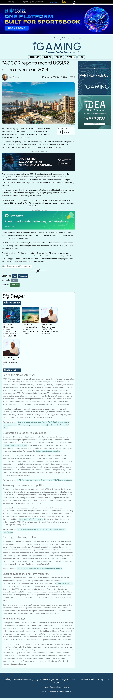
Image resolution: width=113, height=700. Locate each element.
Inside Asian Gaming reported (15, 445)
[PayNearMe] (38, 220)
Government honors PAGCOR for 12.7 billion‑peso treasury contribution (34, 531)
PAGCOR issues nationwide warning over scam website (40, 568)
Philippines (23, 276)
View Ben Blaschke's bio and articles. (17, 266)
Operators (15, 285)
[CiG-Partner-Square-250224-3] (94, 78)
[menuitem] (34, 57)
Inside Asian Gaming (64, 583)
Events (47, 57)
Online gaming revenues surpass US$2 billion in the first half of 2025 (36, 426)
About (59, 57)
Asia (14, 276)
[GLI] (38, 162)
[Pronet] (56, 19)
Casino (14, 280)
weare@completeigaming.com (56, 687)
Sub (81, 57)
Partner (71, 57)
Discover (34, 57)
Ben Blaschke (14, 77)
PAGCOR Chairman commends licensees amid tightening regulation (45, 480)
